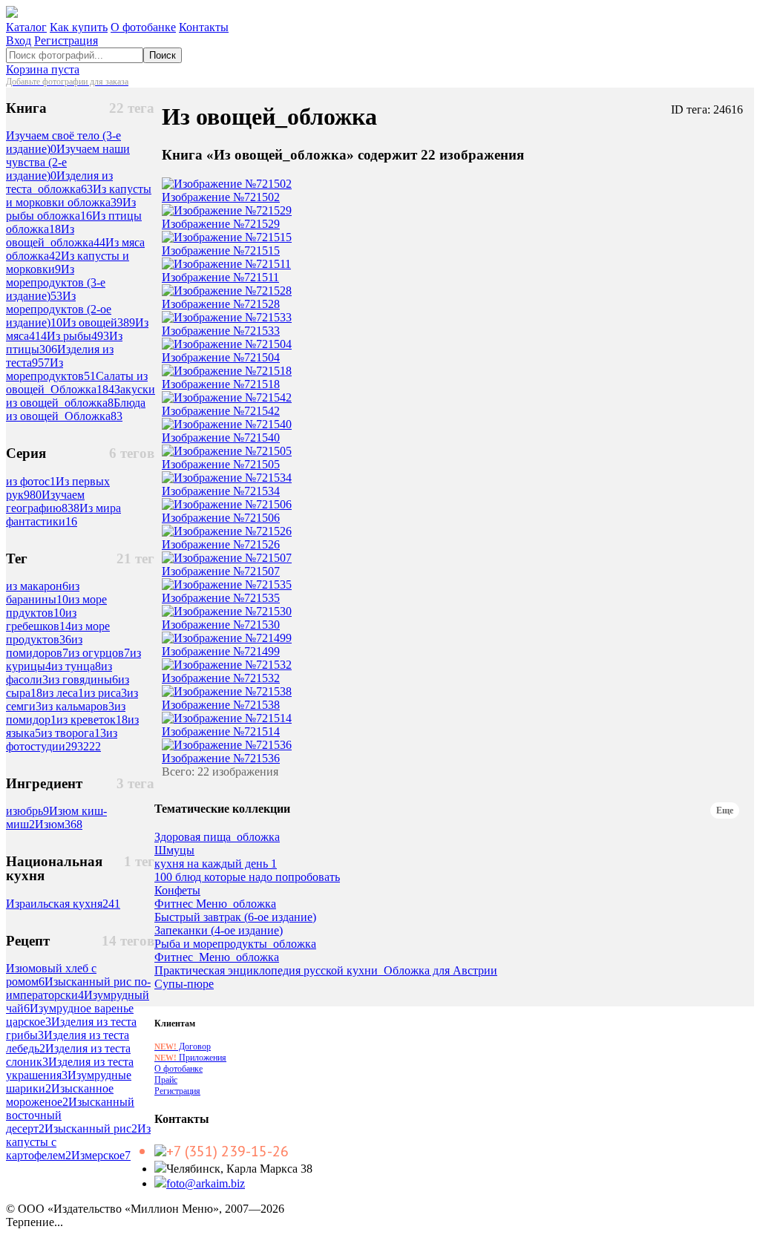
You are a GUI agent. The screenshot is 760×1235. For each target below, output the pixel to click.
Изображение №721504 (221, 357)
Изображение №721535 (221, 598)
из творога (73, 733)
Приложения (190, 1057)
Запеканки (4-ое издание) (218, 931)
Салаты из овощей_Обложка (77, 383)
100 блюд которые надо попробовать (247, 877)
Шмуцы (174, 850)
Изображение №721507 (221, 571)
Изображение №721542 (221, 410)
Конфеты (177, 891)
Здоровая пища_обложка (217, 837)
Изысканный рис (91, 1128)
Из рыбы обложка (71, 209)
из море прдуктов (56, 606)
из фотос (31, 481)
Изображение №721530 (221, 624)
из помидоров (44, 646)
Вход (18, 40)
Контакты (204, 27)
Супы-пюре (184, 984)
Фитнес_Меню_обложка (216, 957)
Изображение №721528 (221, 304)
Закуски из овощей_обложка (80, 396)
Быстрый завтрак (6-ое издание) (235, 917)
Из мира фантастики (63, 515)
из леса (63, 693)
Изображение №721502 (221, 197)
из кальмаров (78, 706)
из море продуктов (58, 633)
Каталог (26, 27)
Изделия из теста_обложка (59, 182)
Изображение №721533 (221, 330)
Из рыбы (78, 336)
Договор (182, 1046)
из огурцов (99, 652)
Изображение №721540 (221, 437)
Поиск (162, 55)
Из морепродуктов (51, 369)
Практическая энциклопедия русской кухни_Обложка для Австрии (325, 971)
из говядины (83, 679)
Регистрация (66, 40)
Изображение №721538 (221, 704)
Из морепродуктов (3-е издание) (55, 282)
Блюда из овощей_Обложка (75, 409)
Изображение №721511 (220, 277)
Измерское (101, 1155)
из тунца (76, 666)
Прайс (165, 1080)
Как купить (79, 27)
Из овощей (98, 322)
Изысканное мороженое (60, 1095)
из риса (105, 693)
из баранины (42, 593)
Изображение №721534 (221, 491)
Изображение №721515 (221, 250)
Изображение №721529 (221, 223)
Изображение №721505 (221, 464)
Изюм (58, 824)
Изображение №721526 (221, 544)
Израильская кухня (63, 903)
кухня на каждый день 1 (215, 864)
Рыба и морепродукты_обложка (235, 944)
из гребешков (41, 619)
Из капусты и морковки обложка (78, 196)
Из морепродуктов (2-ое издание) (58, 309)
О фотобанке (143, 27)
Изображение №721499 (221, 651)
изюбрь (27, 811)
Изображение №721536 (221, 758)
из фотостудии (61, 740)
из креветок (92, 719)
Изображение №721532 (221, 678)
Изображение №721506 (221, 517)
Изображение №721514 (221, 731)
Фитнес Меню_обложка (215, 904)
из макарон (37, 586)
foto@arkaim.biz (205, 1183)
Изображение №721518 (221, 384)
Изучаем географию (45, 501)
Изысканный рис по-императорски (78, 988)
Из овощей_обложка (55, 236)
